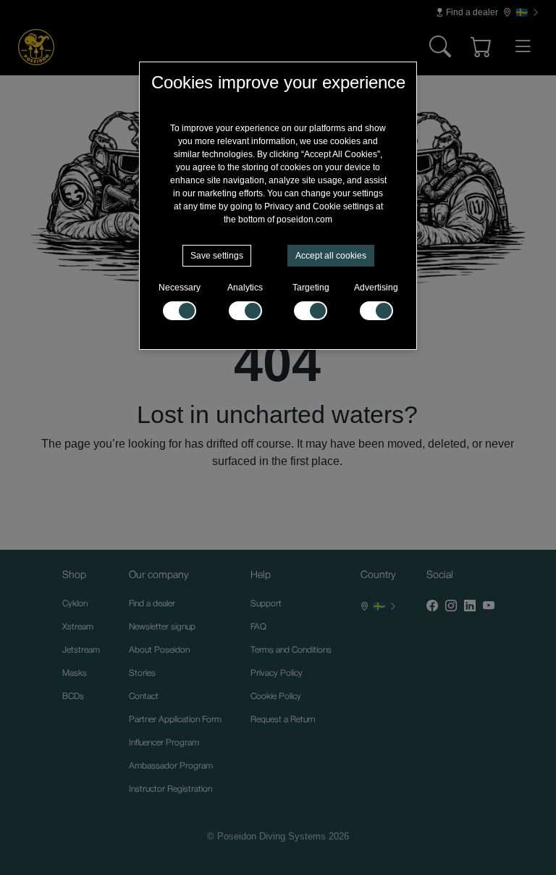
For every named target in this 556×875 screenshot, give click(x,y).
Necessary (180, 287)
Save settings (216, 256)
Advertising (376, 287)
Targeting (310, 287)
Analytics (245, 287)
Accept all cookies (330, 256)
